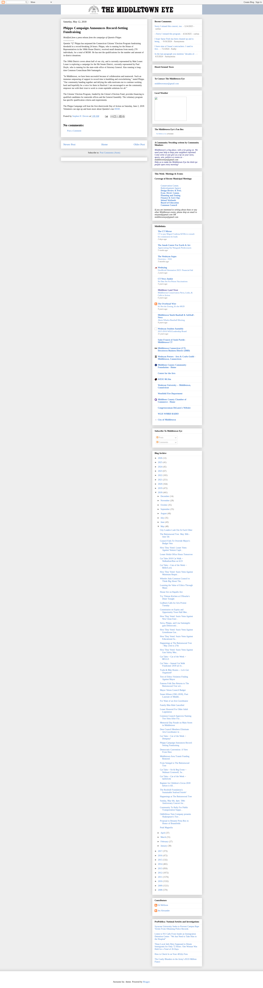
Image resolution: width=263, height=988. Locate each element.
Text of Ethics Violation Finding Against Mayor (174, 678)
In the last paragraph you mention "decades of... (175, 54)
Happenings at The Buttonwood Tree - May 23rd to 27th (176, 644)
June (163, 522)
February (165, 841)
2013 (160, 868)
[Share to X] (117, 116)
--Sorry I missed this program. (168, 34)
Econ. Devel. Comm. (170, 193)
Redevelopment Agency (171, 188)
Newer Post (69, 144)
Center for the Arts (166, 373)
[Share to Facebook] (120, 116)
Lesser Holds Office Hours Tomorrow (176, 554)
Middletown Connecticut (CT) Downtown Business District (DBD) (174, 349)
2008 (160, 890)
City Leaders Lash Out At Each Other (176, 530)
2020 (160, 484)
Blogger (146, 982)
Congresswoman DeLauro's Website (174, 408)
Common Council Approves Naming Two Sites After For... (175, 717)
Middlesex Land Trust (168, 290)
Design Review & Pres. (171, 190)
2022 (160, 475)
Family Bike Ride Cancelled (172, 705)
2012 (160, 873)
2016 (160, 855)
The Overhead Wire (167, 304)
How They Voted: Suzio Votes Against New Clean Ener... (176, 617)
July (163, 518)
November (165, 500)
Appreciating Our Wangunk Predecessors (174, 248)
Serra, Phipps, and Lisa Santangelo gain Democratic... (175, 624)
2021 (160, 480)
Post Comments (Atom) (110, 153)
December (165, 496)
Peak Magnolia (166, 827)
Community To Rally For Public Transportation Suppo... (174, 808)
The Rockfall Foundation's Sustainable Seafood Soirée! (173, 791)
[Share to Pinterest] (123, 116)
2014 (160, 864)
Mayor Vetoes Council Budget (173, 690)
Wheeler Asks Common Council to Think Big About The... (175, 579)
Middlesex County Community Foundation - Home (172, 366)
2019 (160, 488)
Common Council (169, 205)
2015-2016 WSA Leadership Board (172, 331)
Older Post (139, 144)
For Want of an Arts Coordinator (174, 701)
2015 (160, 860)
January (164, 846)
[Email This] (111, 116)
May (163, 526)
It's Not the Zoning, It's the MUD (171, 306)
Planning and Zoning (170, 195)
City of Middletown (167, 420)
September (165, 509)
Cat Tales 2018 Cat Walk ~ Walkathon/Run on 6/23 (171, 559)
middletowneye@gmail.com (167, 83)
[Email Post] (106, 116)
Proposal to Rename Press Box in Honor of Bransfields (174, 822)
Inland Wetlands (168, 200)
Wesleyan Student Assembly (170, 329)
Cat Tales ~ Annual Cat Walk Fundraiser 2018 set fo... (172, 664)
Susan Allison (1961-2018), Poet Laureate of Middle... (174, 695)
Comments (163, 442)
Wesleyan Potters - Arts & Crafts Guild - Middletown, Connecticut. (176, 357)
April (163, 833)
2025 (160, 462)
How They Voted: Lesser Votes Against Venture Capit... (173, 549)
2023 (160, 471)
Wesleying (162, 267)
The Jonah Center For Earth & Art (174, 245)
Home (104, 144)
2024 (160, 467)
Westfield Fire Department (170, 393)
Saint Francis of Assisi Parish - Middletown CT (172, 341)
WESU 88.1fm (164, 379)
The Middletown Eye (161, 134)
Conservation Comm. (170, 186)
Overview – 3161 (165, 259)
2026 (160, 458)
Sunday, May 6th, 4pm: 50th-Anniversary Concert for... (172, 802)
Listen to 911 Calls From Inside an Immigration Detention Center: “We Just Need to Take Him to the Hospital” (176, 936)
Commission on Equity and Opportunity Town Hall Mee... (174, 611)
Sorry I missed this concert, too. (168, 26)
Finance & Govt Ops (170, 198)
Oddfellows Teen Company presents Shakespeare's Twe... (175, 815)
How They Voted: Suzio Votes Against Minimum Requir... (176, 573)
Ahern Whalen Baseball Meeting (171, 320)
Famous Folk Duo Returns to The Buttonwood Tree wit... (174, 684)
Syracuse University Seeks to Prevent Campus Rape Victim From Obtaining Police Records (177, 927)
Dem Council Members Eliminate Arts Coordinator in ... (174, 730)
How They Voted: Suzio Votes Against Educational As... (176, 637)
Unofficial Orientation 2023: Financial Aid (175, 270)
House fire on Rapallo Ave (171, 592)
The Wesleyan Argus (167, 256)
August (164, 513)
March (164, 837)
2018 (160, 492)
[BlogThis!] (114, 116)
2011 (160, 877)
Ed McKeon (163, 905)
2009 (160, 886)
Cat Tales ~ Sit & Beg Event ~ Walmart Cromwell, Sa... (173, 771)
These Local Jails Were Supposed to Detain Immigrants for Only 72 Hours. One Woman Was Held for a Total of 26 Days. (176, 946)
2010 (160, 881)
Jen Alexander (164, 910)
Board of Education (170, 203)
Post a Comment (74, 131)
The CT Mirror (165, 231)
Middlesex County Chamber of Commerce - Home (172, 400)
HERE (117, 109)
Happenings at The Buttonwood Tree (176, 796)
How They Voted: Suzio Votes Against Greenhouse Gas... (176, 631)
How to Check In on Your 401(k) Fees (171, 954)
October (164, 505)
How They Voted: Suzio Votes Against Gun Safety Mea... (176, 651)
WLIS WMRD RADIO (168, 414)
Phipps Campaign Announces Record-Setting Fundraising (176, 744)
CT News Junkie (165, 279)
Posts (160, 437)
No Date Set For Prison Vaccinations (173, 281)
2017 (160, 851)
